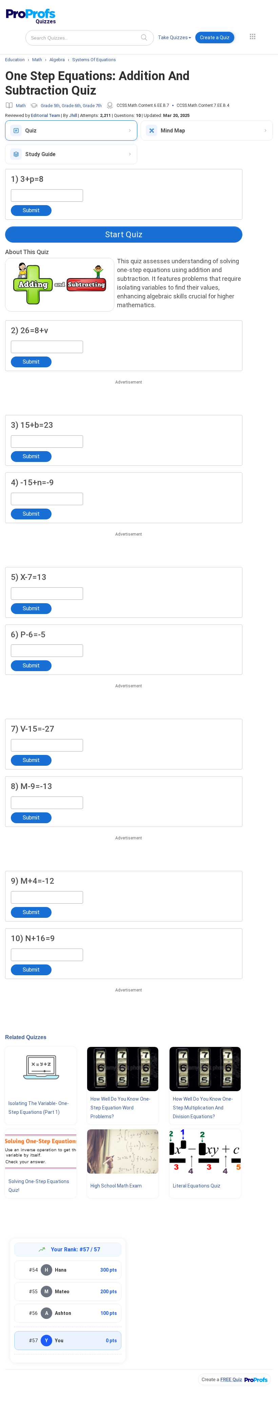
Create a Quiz (215, 37)
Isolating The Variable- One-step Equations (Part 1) (38, 1108)
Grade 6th (71, 105)
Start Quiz (123, 234)
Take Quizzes (173, 37)
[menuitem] (174, 39)
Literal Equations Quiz (196, 1185)
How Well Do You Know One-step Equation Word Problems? (121, 1107)
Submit (31, 210)
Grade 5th (50, 105)
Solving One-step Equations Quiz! (38, 1186)
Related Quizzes (25, 1037)
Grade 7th (92, 105)
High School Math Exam (116, 1185)
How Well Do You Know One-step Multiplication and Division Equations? (203, 1107)
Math (21, 105)
